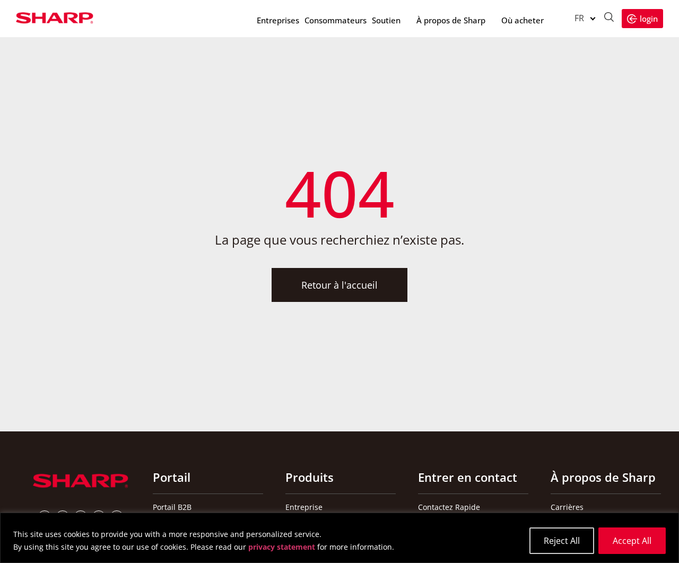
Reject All (562, 541)
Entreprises (278, 20)
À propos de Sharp (450, 20)
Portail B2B (172, 507)
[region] (339, 538)
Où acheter (522, 20)
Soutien (386, 20)
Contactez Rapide (449, 507)
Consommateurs (335, 20)
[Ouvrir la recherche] (609, 18)
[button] (577, 18)
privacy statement (281, 547)
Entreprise (304, 507)
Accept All (632, 541)
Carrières (567, 507)
